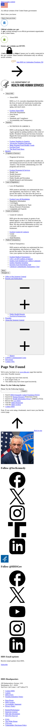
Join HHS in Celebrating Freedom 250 (30, 62)
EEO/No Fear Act (11, 716)
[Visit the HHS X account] (17, 602)
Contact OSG (10, 361)
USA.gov (8, 723)
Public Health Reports (17, 314)
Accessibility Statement (13, 704)
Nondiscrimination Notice (14, 697)
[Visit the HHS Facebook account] (17, 586)
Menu (3, 270)
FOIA (7, 719)
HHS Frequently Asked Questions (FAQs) (25, 395)
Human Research (19, 397)
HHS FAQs (9, 695)
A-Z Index (17, 401)
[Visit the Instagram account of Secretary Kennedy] (17, 521)
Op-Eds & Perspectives (18, 316)
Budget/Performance (12, 710)
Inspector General (11, 712)
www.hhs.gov (24, 372)
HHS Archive (16, 405)
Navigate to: (5, 273)
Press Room (9, 700)
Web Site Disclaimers (12, 714)
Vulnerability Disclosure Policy (16, 725)
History (12, 356)
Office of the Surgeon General (15, 276)
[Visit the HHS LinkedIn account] (17, 652)
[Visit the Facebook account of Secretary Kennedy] (17, 487)
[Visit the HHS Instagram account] (17, 636)
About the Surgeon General (14, 320)
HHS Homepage (17, 403)
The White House (11, 721)
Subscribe (4, 664)
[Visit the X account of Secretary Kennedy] (17, 504)
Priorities (8, 318)
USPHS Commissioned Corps (15, 358)
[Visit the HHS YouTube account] (17, 619)
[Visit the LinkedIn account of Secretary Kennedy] (17, 554)
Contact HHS (10, 406)
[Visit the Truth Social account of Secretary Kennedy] (17, 537)
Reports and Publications (13, 278)
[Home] (22, 87)
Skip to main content (8, 2)
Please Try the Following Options (12, 389)
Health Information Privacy (22, 399)
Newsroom (9, 360)
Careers (7, 693)
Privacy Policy (10, 706)
